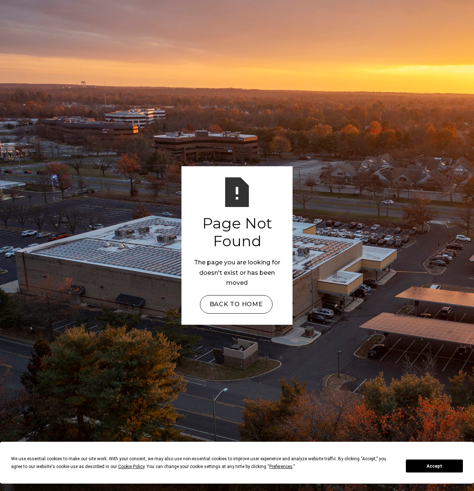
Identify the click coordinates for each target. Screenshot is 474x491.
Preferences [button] (281, 466)
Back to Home (236, 304)
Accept (434, 466)
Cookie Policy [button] (131, 466)
